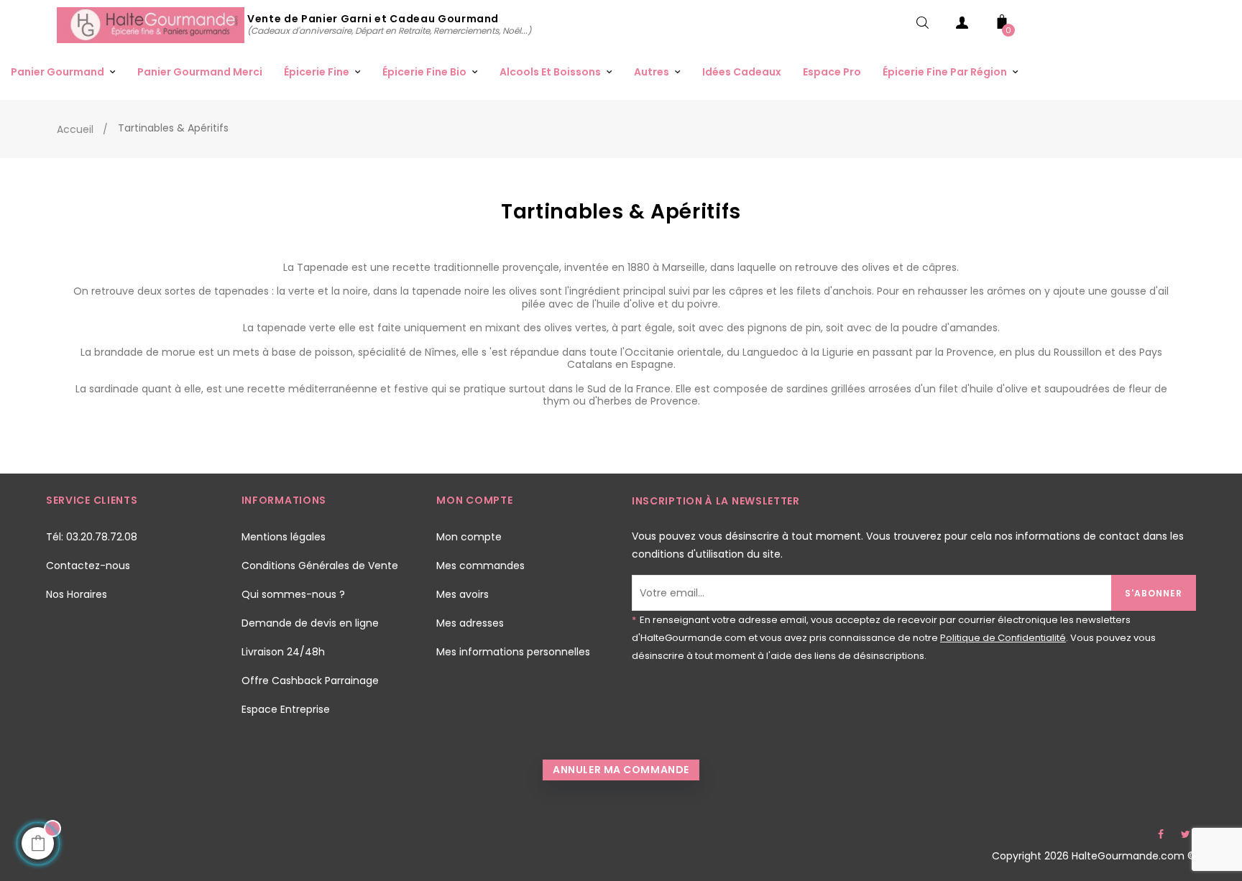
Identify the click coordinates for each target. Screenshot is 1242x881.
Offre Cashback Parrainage (310, 680)
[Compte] (962, 25)
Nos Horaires (76, 594)
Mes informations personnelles (513, 652)
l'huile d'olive (623, 304)
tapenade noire (450, 291)
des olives (865, 267)
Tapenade (324, 267)
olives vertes (575, 327)
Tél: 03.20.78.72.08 (91, 537)
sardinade (115, 389)
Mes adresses (470, 623)
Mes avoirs (462, 594)
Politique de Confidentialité (1003, 638)
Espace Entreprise (286, 709)
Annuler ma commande (621, 769)
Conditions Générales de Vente (320, 565)
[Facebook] (1161, 834)
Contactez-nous (88, 565)
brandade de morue (145, 352)
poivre (702, 304)
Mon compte (469, 537)
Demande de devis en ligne (310, 623)
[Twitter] (1185, 834)
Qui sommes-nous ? (293, 594)
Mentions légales (284, 537)
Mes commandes (480, 565)
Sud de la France (629, 389)
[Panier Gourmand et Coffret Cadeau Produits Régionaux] (152, 24)
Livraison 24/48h (283, 652)
